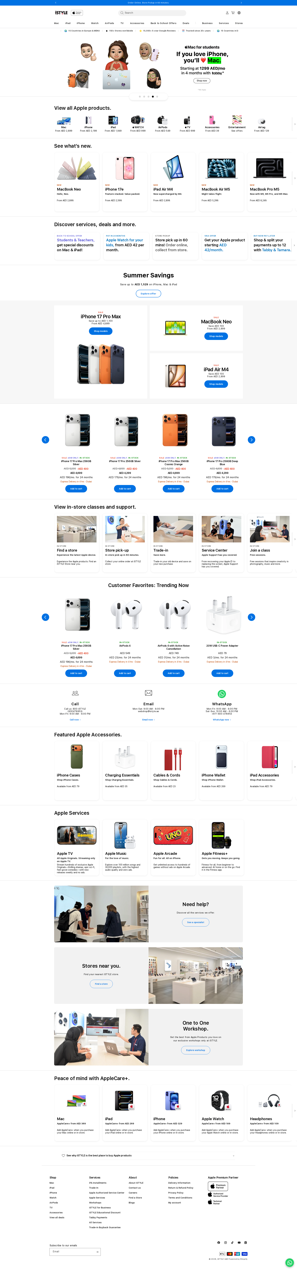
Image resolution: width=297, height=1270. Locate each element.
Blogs (132, 1202)
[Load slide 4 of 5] (153, 96)
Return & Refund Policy (180, 1188)
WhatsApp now (221, 719)
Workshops (95, 1202)
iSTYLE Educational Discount (105, 1212)
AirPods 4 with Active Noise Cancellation (173, 647)
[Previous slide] (45, 440)
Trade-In (93, 1188)
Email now (147, 719)
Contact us (135, 1188)
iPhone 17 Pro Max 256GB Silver (76, 463)
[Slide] (148, 65)
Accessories (56, 1212)
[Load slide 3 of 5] (148, 96)
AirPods (54, 1202)
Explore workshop (195, 1050)
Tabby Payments (98, 1217)
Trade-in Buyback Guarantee (105, 1227)
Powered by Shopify (238, 1259)
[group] (148, 65)
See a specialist (195, 922)
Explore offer (148, 293)
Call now (74, 719)
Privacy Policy (175, 1193)
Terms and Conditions (180, 1197)
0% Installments (97, 1183)
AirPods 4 (124, 645)
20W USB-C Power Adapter (222, 645)
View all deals (57, 1217)
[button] (148, 1156)
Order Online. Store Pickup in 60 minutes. (148, 3)
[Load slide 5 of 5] (157, 96)
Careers (133, 1193)
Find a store (101, 984)
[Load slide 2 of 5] (144, 96)
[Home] (61, 12)
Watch (53, 1197)
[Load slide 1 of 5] (140, 96)
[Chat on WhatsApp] (289, 1262)
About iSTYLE (136, 1183)
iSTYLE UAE (222, 1259)
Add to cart (76, 488)
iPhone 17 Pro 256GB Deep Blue (222, 463)
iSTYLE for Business (100, 1207)
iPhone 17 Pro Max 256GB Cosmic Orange (174, 463)
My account (174, 1202)
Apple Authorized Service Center (106, 1193)
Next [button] (241, 2)
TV (51, 1207)
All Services (95, 1222)
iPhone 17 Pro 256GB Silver (125, 461)
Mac (52, 1183)
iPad (52, 1188)
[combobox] (152, 13)
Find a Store (135, 1197)
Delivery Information (179, 1183)
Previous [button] (55, 2)
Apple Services (97, 1197)
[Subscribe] (97, 1252)
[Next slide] (294, 124)
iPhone (53, 1193)
